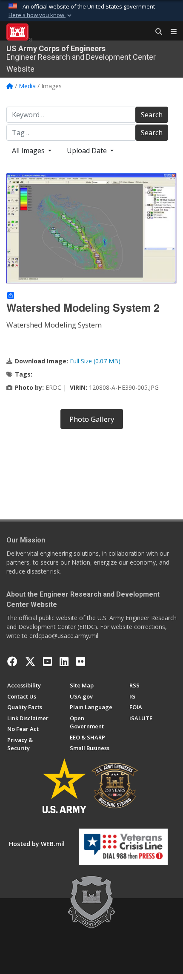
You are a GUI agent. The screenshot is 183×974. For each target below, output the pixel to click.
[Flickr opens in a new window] (80, 661)
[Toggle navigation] (170, 32)
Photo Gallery (91, 419)
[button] (41, 15)
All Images (29, 150)
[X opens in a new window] (30, 661)
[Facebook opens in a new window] (12, 661)
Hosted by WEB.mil (37, 844)
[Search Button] (155, 32)
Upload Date (88, 150)
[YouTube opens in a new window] (47, 661)
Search (152, 114)
